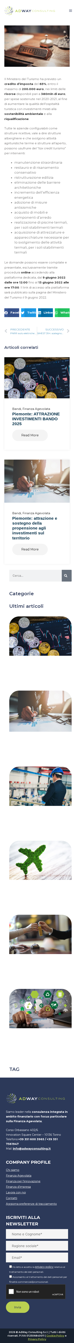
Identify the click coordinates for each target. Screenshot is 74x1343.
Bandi (16, 408)
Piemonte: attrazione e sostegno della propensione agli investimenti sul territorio (34, 528)
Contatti (11, 1198)
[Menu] (70, 11)
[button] (11, 312)
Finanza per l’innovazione (23, 1181)
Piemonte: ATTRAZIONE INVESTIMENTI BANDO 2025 (36, 419)
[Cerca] (67, 576)
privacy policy (44, 1267)
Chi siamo (12, 1170)
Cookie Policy (55, 1335)
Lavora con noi (16, 1192)
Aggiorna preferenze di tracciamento (31, 1204)
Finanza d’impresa (18, 1187)
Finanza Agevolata (36, 408)
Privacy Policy (37, 1339)
